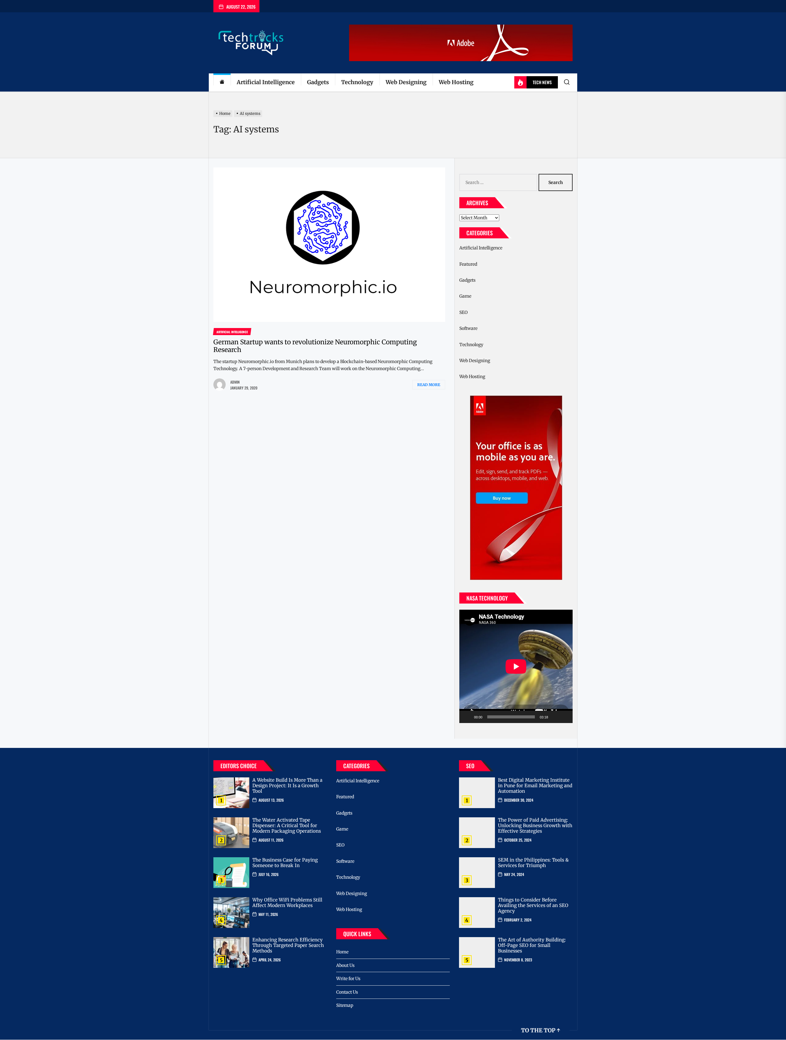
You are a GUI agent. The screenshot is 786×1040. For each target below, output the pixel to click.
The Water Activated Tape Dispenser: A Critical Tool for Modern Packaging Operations (286, 825)
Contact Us (347, 992)
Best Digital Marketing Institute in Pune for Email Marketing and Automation (535, 785)
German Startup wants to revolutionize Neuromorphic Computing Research (315, 346)
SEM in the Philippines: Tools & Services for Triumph (533, 862)
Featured (468, 264)
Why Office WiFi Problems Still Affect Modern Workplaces (287, 902)
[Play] (467, 717)
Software (468, 328)
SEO (463, 312)
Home (342, 952)
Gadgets (318, 82)
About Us (345, 965)
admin (235, 382)
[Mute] (555, 717)
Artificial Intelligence (266, 82)
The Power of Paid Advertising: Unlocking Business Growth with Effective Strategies (535, 825)
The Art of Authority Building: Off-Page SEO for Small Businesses (532, 945)
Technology (357, 82)
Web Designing (406, 82)
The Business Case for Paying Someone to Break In (285, 862)
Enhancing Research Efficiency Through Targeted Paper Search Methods (288, 945)
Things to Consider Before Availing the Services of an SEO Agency (533, 905)
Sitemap (344, 1005)
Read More (428, 384)
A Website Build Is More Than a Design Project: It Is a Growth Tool (287, 785)
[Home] (222, 82)
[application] (516, 666)
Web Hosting (456, 82)
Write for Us (348, 978)
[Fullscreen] (565, 717)
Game (465, 296)
